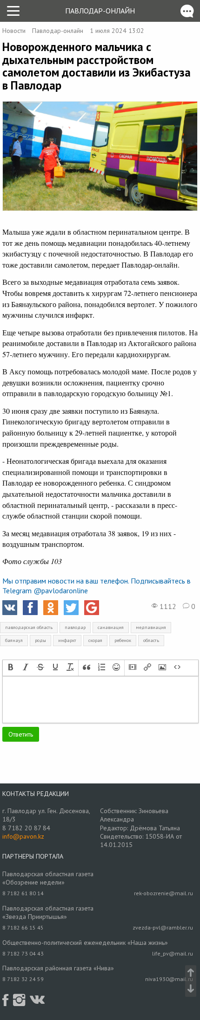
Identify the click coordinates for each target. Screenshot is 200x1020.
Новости (14, 30)
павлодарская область (29, 627)
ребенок (122, 640)
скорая (95, 640)
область (151, 640)
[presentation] (10, 667)
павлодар (75, 627)
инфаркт (67, 640)
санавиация (111, 627)
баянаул (14, 640)
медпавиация (151, 627)
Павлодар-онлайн (100, 10)
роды (40, 640)
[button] (11, 668)
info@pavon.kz (23, 836)
